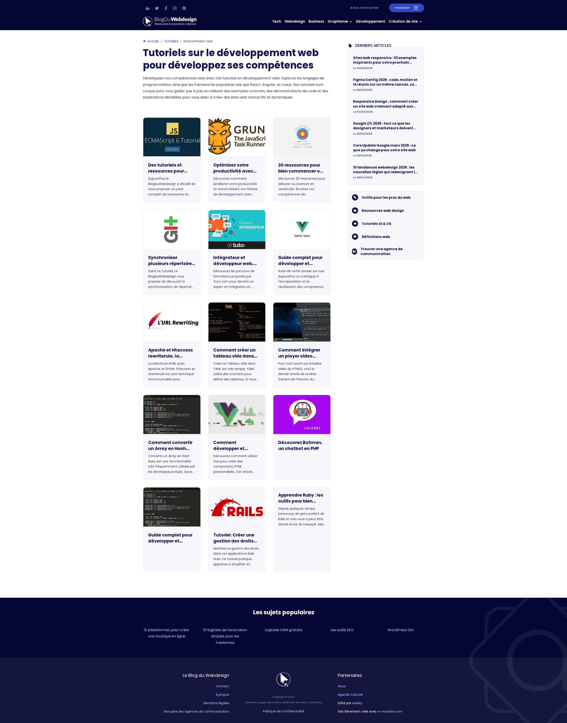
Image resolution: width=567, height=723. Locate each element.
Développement (370, 21)
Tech (276, 21)
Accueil (153, 41)
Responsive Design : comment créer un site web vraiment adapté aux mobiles (385, 104)
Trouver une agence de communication (382, 251)
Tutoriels (171, 41)
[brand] (170, 22)
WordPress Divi (401, 630)
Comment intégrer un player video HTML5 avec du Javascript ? (299, 353)
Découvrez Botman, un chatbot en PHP (300, 446)
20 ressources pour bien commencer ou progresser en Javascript (300, 168)
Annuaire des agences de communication (196, 711)
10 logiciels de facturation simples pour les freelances (225, 636)
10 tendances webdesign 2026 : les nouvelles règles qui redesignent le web (385, 170)
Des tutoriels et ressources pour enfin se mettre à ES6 (171, 168)
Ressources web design (383, 210)
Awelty (357, 703)
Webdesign (295, 21)
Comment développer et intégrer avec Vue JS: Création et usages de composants (236, 446)
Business (316, 21)
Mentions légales (216, 703)
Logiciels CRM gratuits (283, 630)
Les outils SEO (342, 630)
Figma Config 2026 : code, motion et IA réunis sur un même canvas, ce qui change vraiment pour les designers (385, 82)
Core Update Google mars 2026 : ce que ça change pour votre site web (384, 147)
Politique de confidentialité (283, 711)
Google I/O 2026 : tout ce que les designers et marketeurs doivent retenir (383, 126)
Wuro (342, 686)
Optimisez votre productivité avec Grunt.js (233, 168)
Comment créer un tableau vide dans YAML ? (234, 353)
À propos (222, 694)
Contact (222, 686)
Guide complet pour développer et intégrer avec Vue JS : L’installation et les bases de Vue (171, 538)
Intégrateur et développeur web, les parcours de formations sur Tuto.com (233, 261)
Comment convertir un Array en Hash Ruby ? (170, 446)
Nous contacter (364, 8)
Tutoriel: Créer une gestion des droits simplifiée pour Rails (235, 538)
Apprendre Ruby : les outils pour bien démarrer (300, 498)
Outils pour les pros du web (386, 197)
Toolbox (401, 8)
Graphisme (338, 21)
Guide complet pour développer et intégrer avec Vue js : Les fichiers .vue (301, 261)
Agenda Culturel (350, 694)
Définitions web (376, 236)
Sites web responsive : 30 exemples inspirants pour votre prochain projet (385, 60)
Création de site (404, 21)
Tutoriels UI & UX (376, 223)
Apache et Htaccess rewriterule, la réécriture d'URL (170, 353)
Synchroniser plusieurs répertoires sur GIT (171, 261)
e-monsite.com (390, 711)
